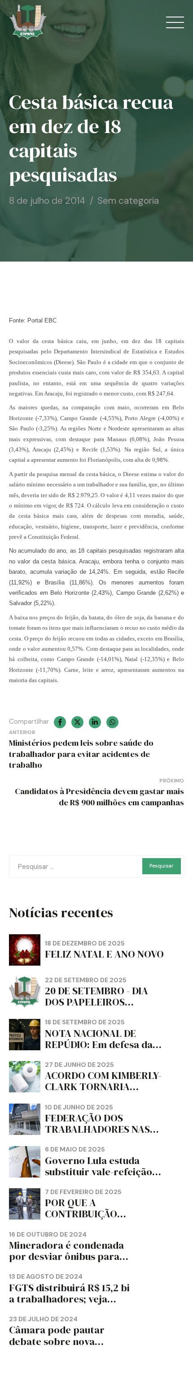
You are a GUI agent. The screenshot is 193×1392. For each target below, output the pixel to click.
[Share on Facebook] (60, 722)
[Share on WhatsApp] (112, 722)
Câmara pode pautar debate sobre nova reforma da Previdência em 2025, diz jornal (64, 1347)
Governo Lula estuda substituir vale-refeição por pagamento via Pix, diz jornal (99, 1178)
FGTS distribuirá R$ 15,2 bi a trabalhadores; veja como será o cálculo (69, 1299)
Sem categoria (128, 200)
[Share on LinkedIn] (95, 722)
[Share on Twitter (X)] (77, 722)
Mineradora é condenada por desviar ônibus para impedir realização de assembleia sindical (66, 1262)
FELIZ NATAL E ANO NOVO (104, 954)
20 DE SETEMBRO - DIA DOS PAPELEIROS (96, 996)
